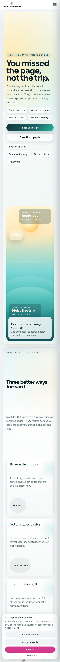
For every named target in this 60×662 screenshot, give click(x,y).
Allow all (30, 649)
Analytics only (30, 642)
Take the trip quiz (30, 137)
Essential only (30, 634)
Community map (18, 154)
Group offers (41, 154)
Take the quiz (20, 565)
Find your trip (30, 127)
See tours (18, 505)
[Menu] (55, 4)
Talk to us (14, 161)
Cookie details (30, 655)
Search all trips (17, 146)
